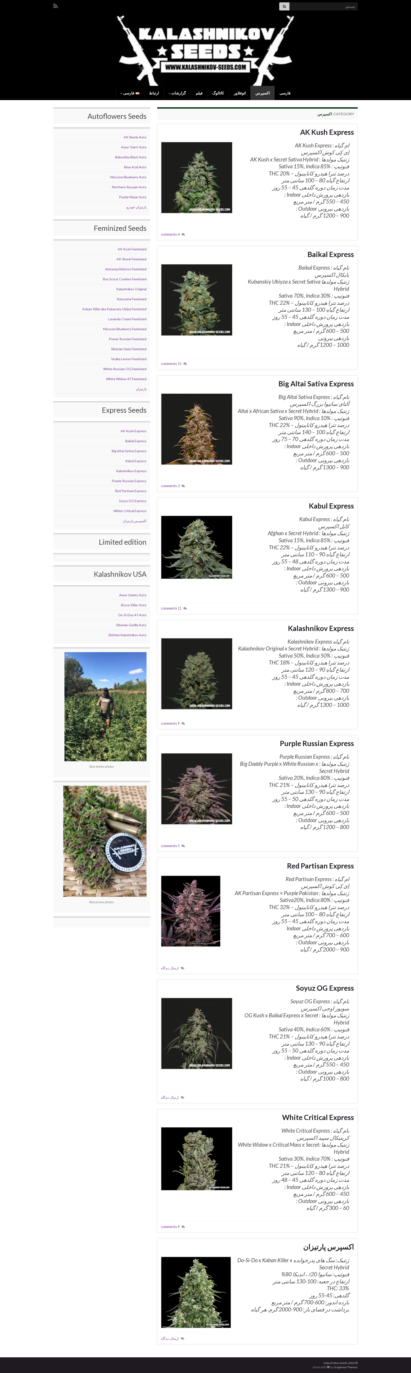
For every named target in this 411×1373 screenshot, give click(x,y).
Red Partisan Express (320, 865)
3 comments (170, 486)
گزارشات (178, 93)
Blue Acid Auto (135, 167)
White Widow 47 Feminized (126, 379)
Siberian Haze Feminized (129, 349)
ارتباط (154, 93)
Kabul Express (331, 505)
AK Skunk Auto (135, 137)
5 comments (170, 846)
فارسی (285, 93)
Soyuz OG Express (325, 988)
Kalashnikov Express (321, 628)
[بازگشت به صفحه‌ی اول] (205, 49)
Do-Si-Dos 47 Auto (132, 615)
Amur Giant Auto (134, 147)
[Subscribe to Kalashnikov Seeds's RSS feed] (55, 5)
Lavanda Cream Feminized (127, 319)
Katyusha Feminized (132, 299)
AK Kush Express (327, 132)
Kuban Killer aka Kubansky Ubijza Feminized (114, 309)
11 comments (171, 608)
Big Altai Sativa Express (316, 383)
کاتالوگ (218, 93)
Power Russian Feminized (128, 339)
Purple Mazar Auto (133, 197)
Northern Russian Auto (129, 187)
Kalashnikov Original (131, 289)
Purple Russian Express (317, 743)
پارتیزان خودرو (137, 207)
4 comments (170, 234)
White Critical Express (318, 1117)
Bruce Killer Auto (134, 605)
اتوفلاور (240, 93)
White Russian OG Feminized (125, 369)
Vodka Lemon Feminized (129, 359)
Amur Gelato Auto (133, 595)
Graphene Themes (346, 1367)
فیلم (199, 93)
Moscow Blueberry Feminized (125, 329)
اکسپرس (262, 93)
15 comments (171, 364)
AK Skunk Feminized (132, 259)
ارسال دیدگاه (170, 968)
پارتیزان (141, 389)
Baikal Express (331, 254)
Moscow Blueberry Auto (128, 177)
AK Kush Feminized (132, 249)
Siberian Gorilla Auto (131, 625)
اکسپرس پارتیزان (328, 1246)
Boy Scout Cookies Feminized (125, 279)
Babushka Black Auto (131, 157)
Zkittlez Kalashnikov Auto (127, 635)
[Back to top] (11, 1362)
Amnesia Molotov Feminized (126, 269)
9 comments (170, 723)
